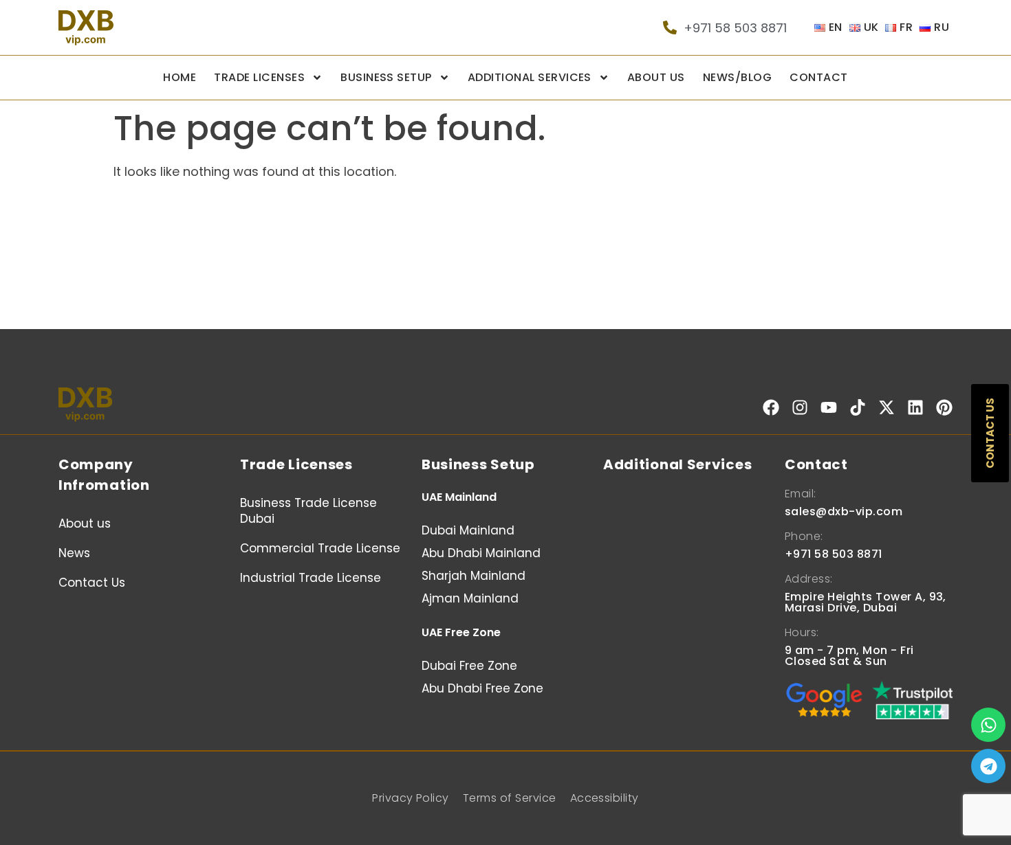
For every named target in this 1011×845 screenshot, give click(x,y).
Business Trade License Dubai (308, 511)
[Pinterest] (944, 407)
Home (179, 77)
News (74, 553)
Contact (818, 77)
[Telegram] (988, 766)
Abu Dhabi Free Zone (482, 688)
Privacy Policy (410, 798)
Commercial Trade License (320, 548)
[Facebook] (771, 407)
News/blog (737, 77)
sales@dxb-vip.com (843, 511)
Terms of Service (509, 798)
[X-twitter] (886, 407)
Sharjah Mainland (473, 575)
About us (656, 77)
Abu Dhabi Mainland (481, 553)
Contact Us (91, 582)
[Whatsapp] (988, 725)
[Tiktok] (857, 407)
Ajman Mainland (470, 598)
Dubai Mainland (468, 530)
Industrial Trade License (310, 578)
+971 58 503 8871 (833, 554)
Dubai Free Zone (469, 665)
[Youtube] (828, 407)
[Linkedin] (915, 407)
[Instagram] (800, 407)
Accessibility (604, 798)
